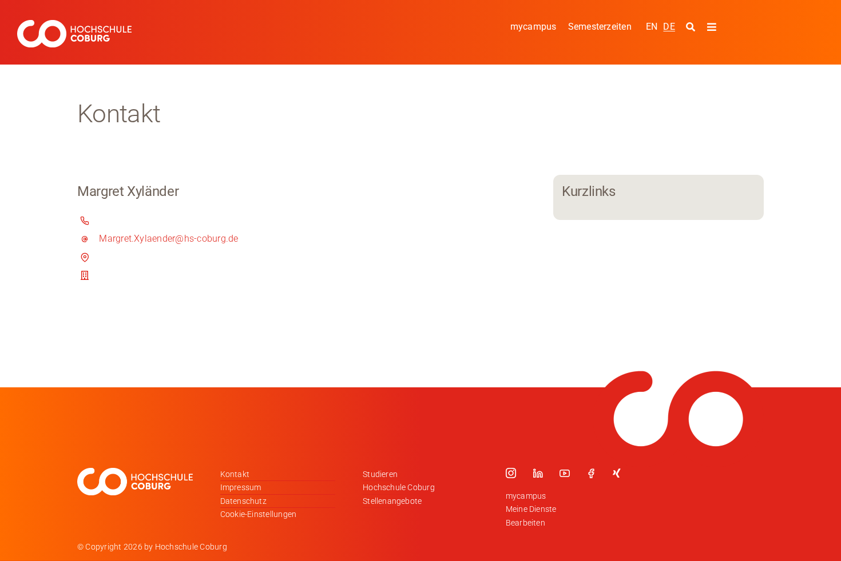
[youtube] (565, 473)
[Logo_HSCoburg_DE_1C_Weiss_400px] (74, 24)
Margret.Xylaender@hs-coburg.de (168, 238)
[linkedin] (538, 473)
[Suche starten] (692, 27)
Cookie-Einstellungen (258, 514)
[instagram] (511, 473)
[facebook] (591, 473)
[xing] (617, 473)
